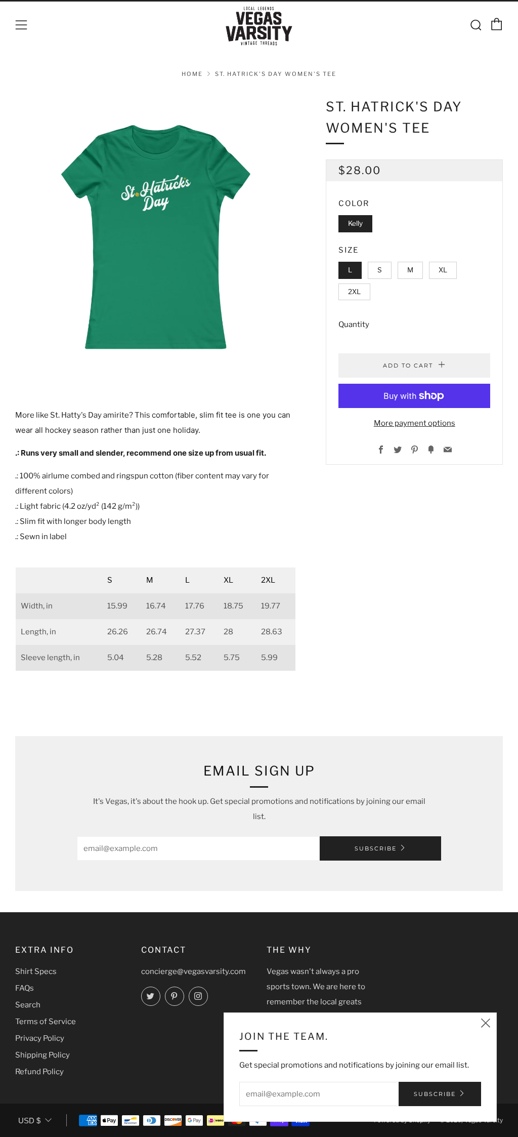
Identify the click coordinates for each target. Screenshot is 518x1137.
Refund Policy (39, 1071)
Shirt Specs (36, 971)
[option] (155, 236)
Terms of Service (45, 1021)
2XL (354, 292)
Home (192, 73)
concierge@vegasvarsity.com (193, 971)
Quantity (353, 324)
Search (27, 1004)
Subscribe (376, 848)
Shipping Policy (42, 1055)
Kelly (355, 223)
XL (443, 270)
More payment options (414, 423)
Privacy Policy (39, 1038)
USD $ (29, 1120)
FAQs (24, 988)
